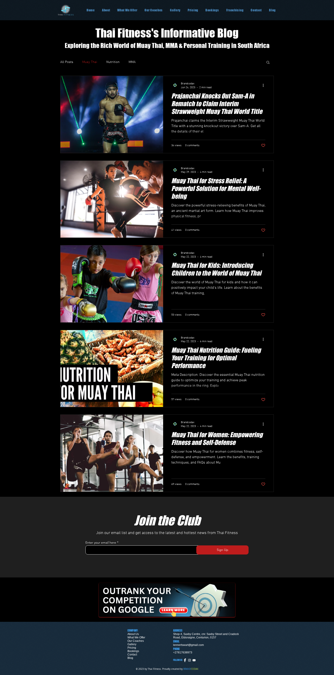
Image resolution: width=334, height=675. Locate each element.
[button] (193, 10)
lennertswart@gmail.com (188, 645)
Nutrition (113, 62)
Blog (130, 658)
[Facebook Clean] (185, 660)
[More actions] (264, 85)
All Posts (66, 62)
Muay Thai (89, 62)
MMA (132, 62)
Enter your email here (100, 542)
